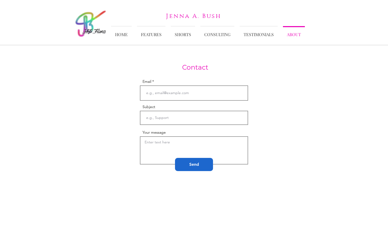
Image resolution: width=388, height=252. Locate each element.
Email (147, 81)
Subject (149, 107)
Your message (154, 132)
